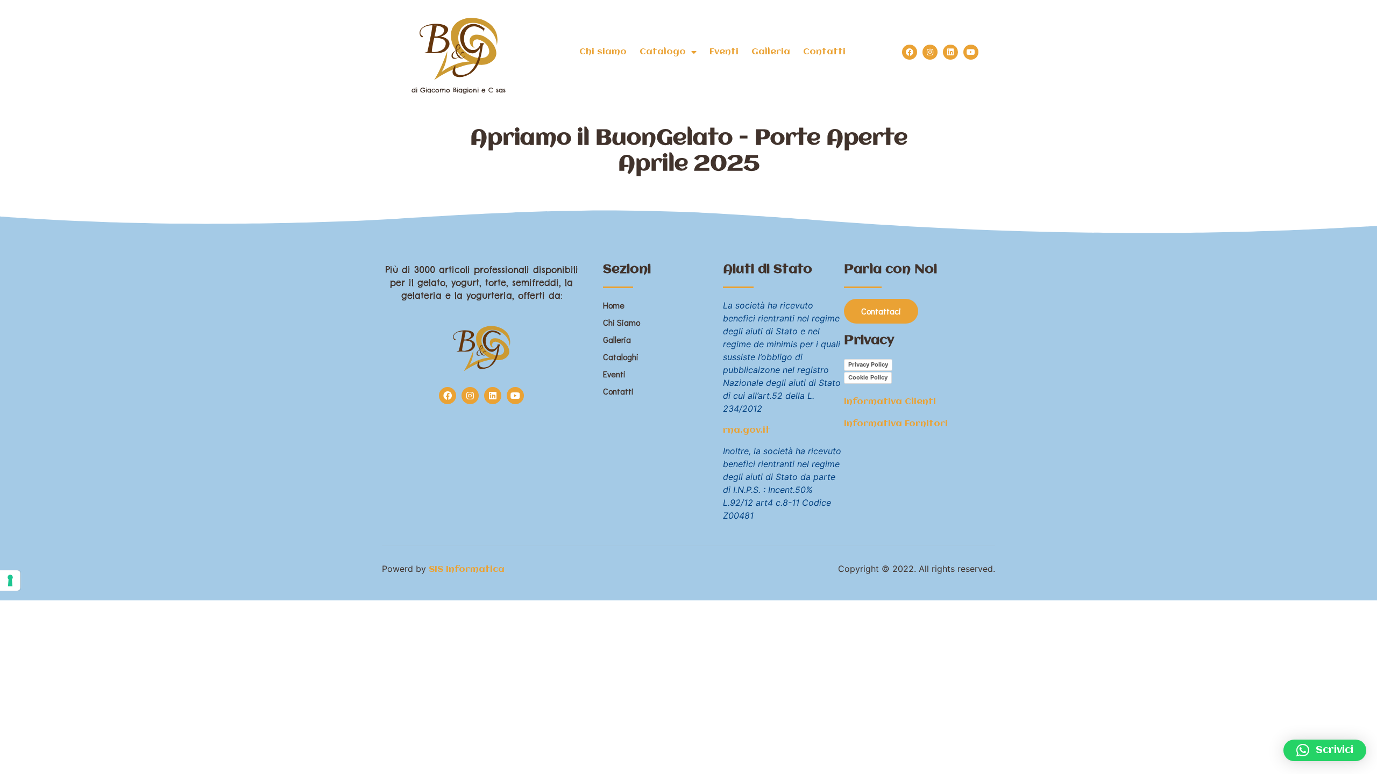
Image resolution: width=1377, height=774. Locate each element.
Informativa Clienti (890, 401)
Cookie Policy (868, 377)
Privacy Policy (868, 364)
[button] (1324, 750)
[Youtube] (970, 52)
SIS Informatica (467, 569)
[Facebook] (909, 52)
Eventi (724, 51)
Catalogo (663, 51)
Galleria (770, 51)
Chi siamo (603, 51)
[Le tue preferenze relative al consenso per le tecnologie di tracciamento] (10, 580)
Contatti (824, 51)
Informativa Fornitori (896, 423)
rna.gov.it (746, 430)
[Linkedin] (950, 52)
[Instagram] (930, 52)
